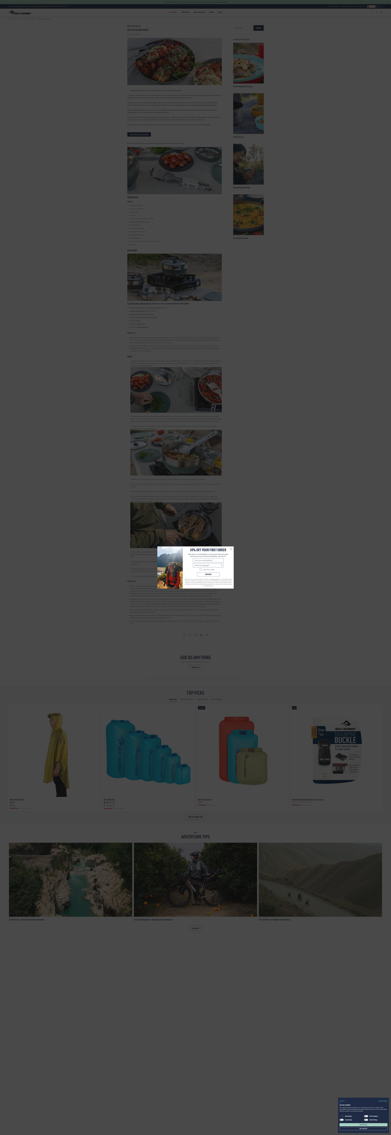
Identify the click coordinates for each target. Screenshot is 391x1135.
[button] (343, 1101)
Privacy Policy (215, 579)
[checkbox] (366, 1116)
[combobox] (208, 565)
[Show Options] (222, 565)
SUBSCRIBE (208, 574)
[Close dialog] (231, 549)
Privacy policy (383, 1101)
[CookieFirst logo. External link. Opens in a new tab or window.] (340, 1103)
